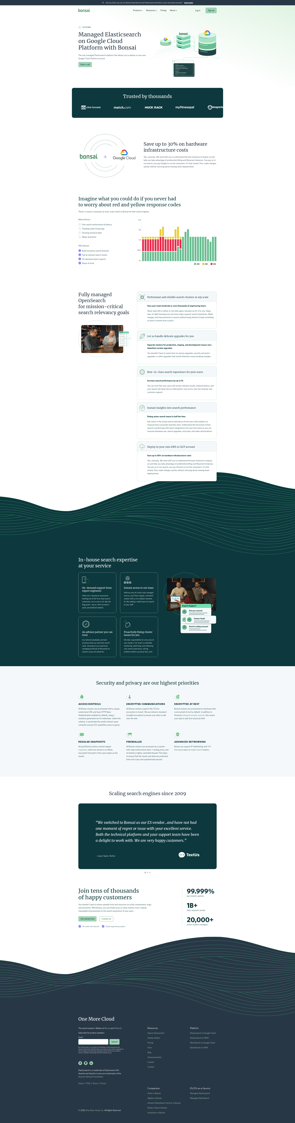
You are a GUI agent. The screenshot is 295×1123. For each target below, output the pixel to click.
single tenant (196, 750)
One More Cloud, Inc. (95, 1110)
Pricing (163, 10)
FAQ (88, 1083)
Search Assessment (156, 1033)
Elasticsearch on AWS (199, 1038)
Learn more (188, 3)
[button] (138, 10)
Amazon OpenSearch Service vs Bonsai (164, 1103)
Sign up (211, 10)
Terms (95, 1083)
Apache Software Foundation (90, 1076)
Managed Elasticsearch (200, 1093)
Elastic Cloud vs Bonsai (157, 1108)
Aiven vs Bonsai (154, 1093)
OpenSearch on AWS (199, 1047)
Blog (149, 1052)
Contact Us (106, 919)
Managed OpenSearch (199, 1098)
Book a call (85, 64)
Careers (151, 1062)
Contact (151, 1067)
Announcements (154, 1057)
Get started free (87, 919)
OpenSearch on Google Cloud (202, 1042)
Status (81, 1083)
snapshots (82, 750)
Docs (150, 1047)
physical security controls (194, 715)
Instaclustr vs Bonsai (156, 1112)
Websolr (117, 1028)
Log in (197, 10)
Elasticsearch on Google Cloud (203, 1033)
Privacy (103, 1083)
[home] (84, 11)
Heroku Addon (154, 1038)
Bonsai (107, 1028)
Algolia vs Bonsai (155, 1098)
